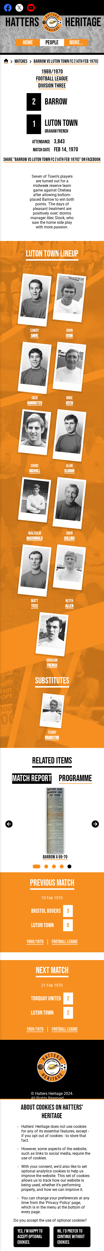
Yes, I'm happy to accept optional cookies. (30, 1236)
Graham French (56, 131)
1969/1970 (52, 71)
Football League (52, 78)
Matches (21, 61)
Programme (75, 778)
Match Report (32, 778)
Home (28, 42)
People (52, 42)
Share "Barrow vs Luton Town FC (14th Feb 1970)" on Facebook (52, 159)
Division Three (52, 85)
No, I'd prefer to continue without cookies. (71, 1236)
